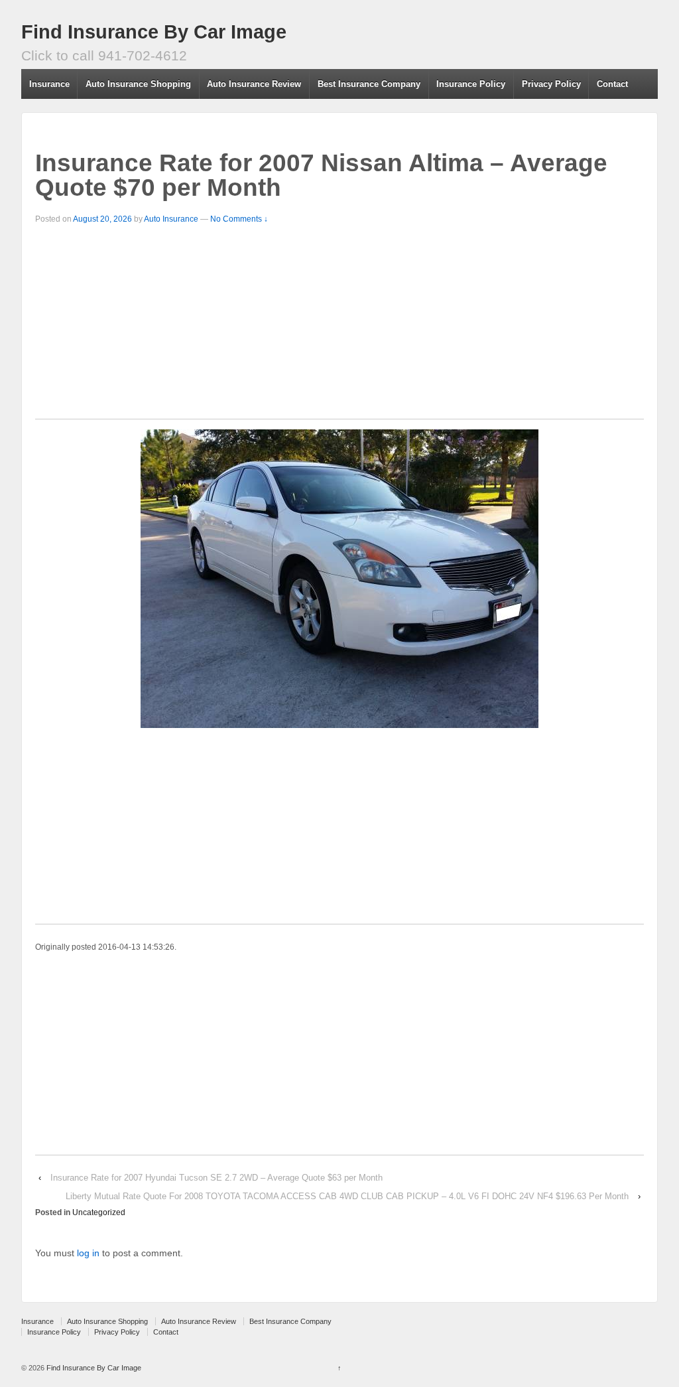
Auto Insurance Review (254, 84)
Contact (612, 84)
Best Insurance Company (369, 84)
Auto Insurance (171, 219)
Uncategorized (98, 1212)
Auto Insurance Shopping (138, 84)
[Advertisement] (339, 326)
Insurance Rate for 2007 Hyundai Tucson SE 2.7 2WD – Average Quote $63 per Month (216, 1178)
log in (88, 1253)
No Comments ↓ (239, 219)
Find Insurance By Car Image (153, 31)
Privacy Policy (551, 84)
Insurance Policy (470, 84)
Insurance (49, 84)
